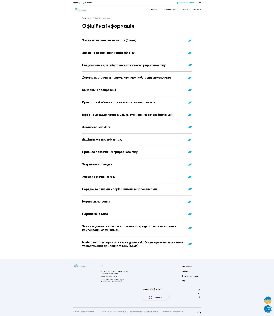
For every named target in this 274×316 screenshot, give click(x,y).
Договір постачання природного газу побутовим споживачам (114, 272)
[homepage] (80, 9)
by (198, 312)
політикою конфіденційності (122, 311)
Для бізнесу (87, 3)
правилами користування (144, 311)
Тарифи (185, 9)
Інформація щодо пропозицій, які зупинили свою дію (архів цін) (112, 280)
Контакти (197, 9)
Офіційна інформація (190, 276)
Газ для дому (87, 18)
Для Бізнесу (187, 266)
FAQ (183, 281)
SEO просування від (173, 311)
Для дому (76, 3)
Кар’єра (185, 271)
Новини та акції (170, 9)
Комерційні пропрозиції (109, 276)
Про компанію (153, 9)
